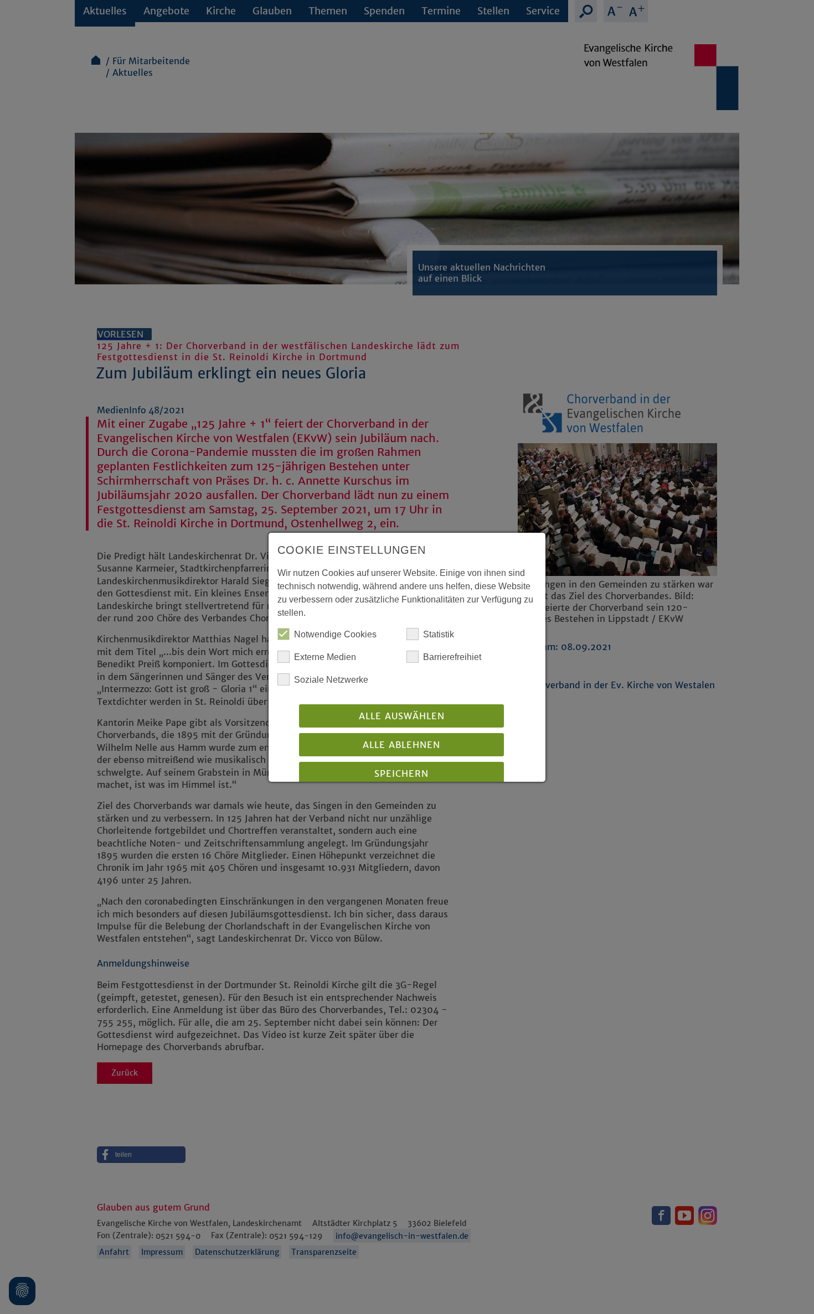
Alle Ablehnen (401, 744)
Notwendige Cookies (335, 634)
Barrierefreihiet (452, 657)
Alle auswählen (402, 715)
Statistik (438, 634)
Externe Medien (325, 657)
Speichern (401, 773)
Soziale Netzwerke (331, 679)
